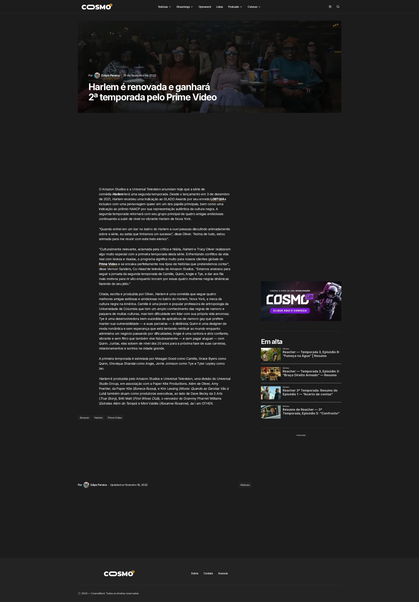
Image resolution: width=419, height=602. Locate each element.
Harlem (98, 417)
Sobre (194, 573)
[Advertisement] (165, 153)
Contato (208, 573)
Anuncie (223, 573)
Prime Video (115, 417)
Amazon (84, 417)
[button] (330, 6)
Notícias (245, 484)
